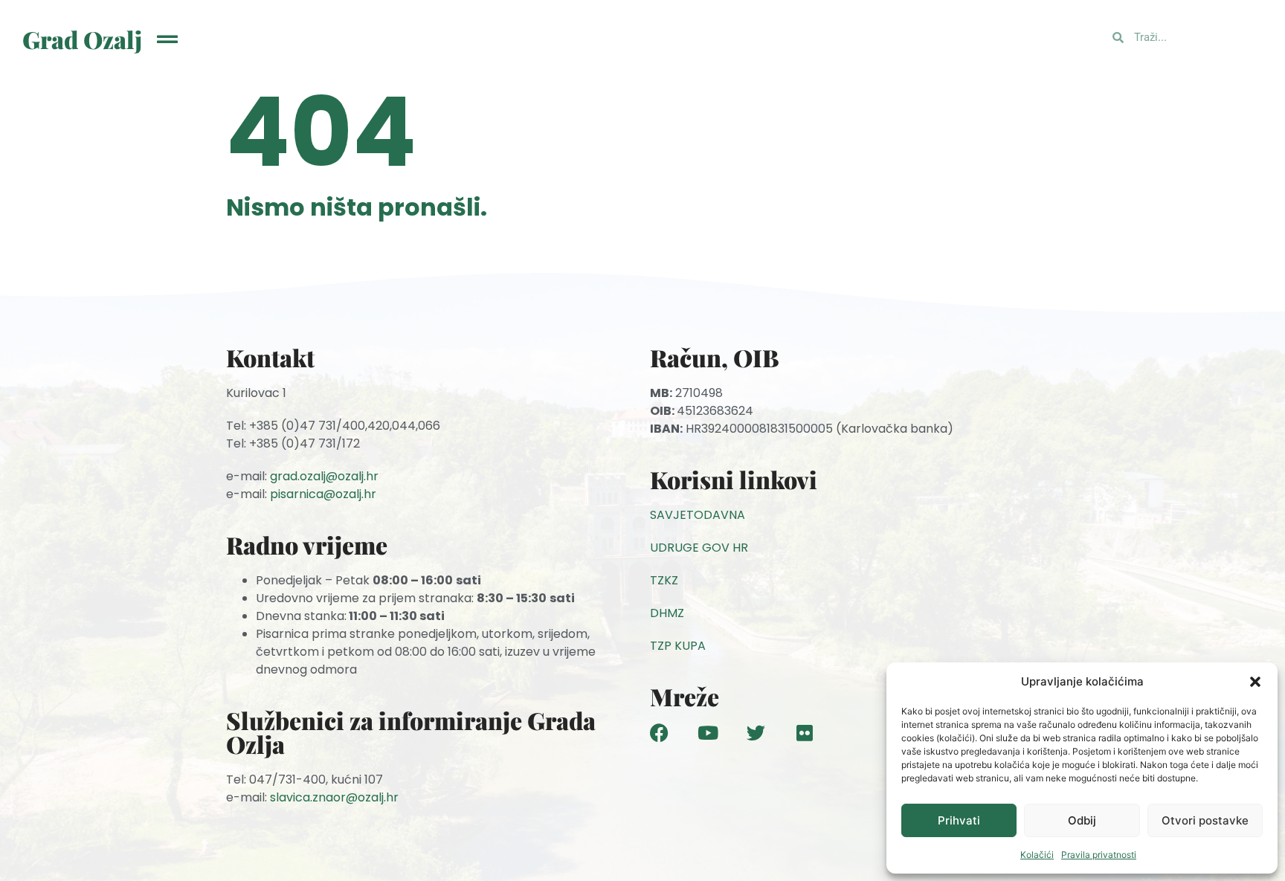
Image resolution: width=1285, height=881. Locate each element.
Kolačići (1037, 854)
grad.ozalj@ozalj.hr (324, 476)
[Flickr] (804, 732)
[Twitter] (756, 732)
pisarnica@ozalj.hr (323, 494)
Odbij (1082, 820)
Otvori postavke (1205, 820)
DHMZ (667, 613)
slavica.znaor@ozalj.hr (334, 797)
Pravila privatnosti (1098, 854)
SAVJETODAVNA (697, 514)
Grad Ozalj (82, 39)
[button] (1255, 681)
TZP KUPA (678, 645)
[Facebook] (659, 732)
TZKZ (664, 580)
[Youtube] (707, 732)
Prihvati (959, 820)
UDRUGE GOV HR (699, 547)
